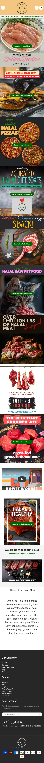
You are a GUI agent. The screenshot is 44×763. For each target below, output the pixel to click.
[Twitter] (4, 722)
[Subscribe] (39, 714)
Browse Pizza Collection (22, 145)
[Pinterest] (15, 722)
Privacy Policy (7, 693)
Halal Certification (8, 667)
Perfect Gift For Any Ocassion (22, 194)
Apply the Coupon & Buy (22, 46)
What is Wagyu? (7, 689)
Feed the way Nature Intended (22, 293)
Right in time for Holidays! (22, 244)
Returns (4, 684)
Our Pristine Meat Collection (22, 442)
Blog (3, 670)
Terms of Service (8, 691)
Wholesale (5, 672)
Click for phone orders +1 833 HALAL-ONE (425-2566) (22, 726)
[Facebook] (10, 722)
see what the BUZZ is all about (22, 524)
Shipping (5, 682)
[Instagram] (20, 722)
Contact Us (6, 696)
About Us (5, 663)
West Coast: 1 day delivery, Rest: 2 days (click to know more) (22, 16)
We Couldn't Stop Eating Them (22, 95)
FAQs (4, 687)
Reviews (5, 665)
